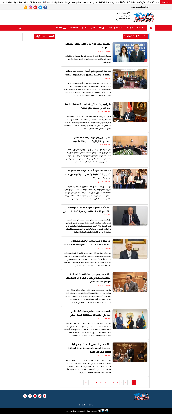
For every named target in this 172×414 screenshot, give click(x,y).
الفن (93, 27)
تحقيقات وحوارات (115, 27)
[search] (19, 28)
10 (96, 382)
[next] (76, 382)
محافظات (74, 27)
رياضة (101, 27)
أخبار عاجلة (141, 27)
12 (86, 382)
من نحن (90, 405)
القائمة (59, 27)
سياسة (129, 27)
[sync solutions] (103, 411)
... (81, 382)
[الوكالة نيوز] (144, 18)
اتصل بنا (82, 405)
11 (91, 382)
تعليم (84, 27)
